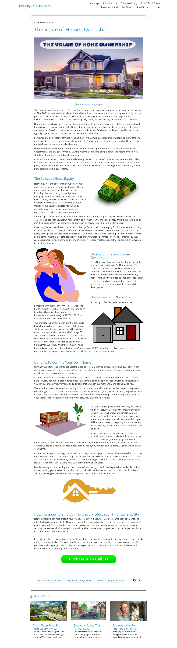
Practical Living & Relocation (111, 580)
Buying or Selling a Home (79, 580)
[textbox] (35, 4)
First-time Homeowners (49, 580)
